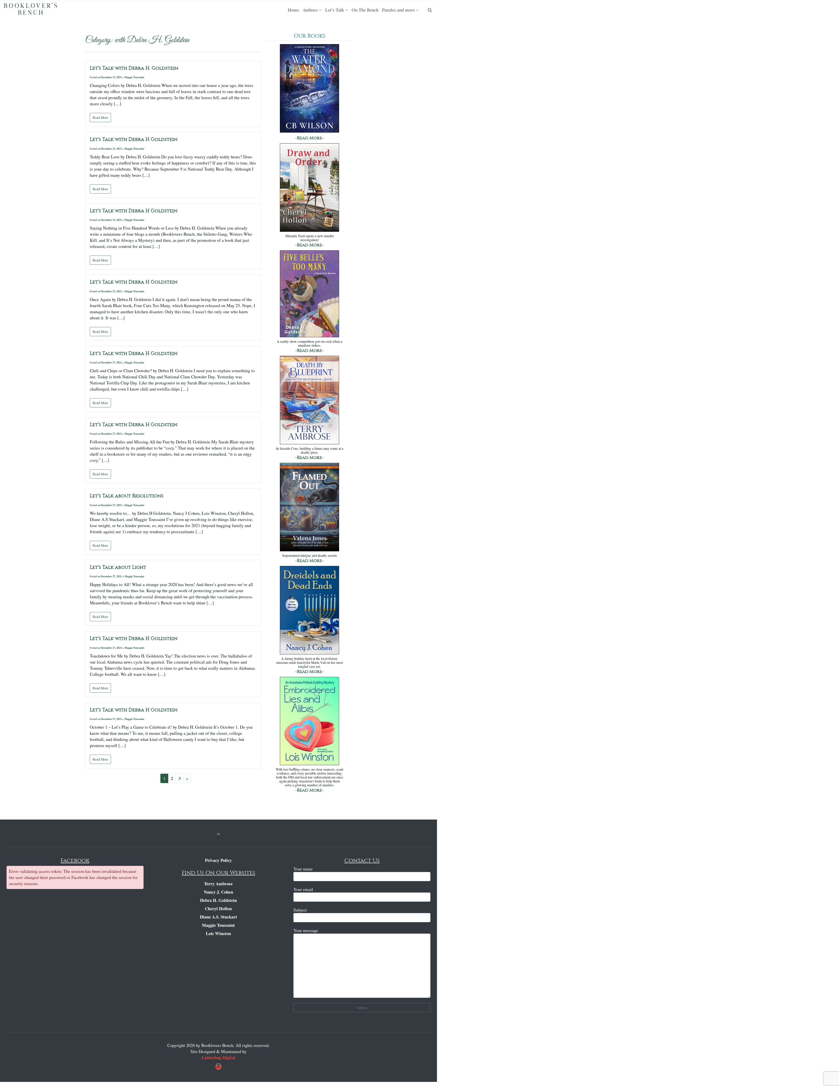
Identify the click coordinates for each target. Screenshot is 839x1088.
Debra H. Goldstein (218, 900)
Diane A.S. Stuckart (218, 917)
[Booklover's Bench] (30, 10)
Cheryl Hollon (218, 908)
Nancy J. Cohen (218, 892)
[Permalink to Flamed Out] (309, 507)
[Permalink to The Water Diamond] (309, 89)
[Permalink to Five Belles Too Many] (309, 294)
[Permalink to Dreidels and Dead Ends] (309, 610)
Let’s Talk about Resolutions (126, 496)
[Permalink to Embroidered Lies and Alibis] (309, 721)
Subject (300, 910)
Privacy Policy (218, 860)
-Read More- (309, 137)
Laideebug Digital (218, 1057)
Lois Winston (218, 933)
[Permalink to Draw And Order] (309, 188)
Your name (303, 869)
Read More (100, 117)
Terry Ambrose (218, 883)
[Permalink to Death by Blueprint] (309, 400)
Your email (303, 889)
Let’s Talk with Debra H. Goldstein (134, 68)
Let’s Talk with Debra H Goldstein (133, 139)
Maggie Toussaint (134, 77)
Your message (305, 930)
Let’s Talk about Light (118, 567)
